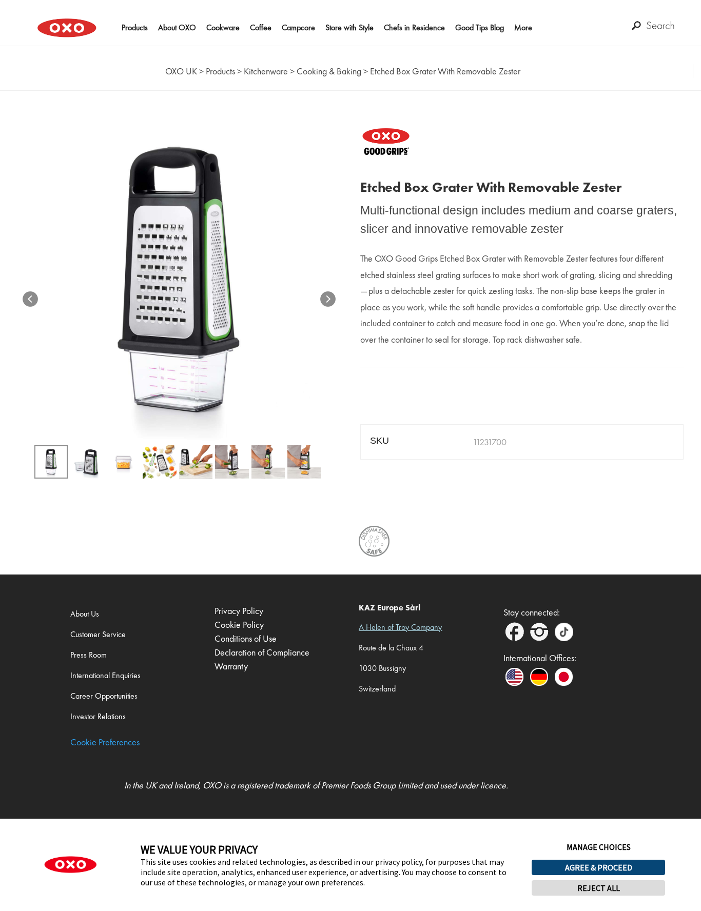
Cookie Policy (239, 624)
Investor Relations (98, 716)
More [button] (523, 27)
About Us (84, 613)
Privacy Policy (239, 611)
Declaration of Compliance (262, 652)
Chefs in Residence (414, 27)
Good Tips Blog (479, 27)
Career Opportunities (104, 695)
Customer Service (98, 634)
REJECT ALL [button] (598, 888)
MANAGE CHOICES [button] (599, 847)
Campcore (298, 27)
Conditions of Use (246, 638)
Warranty (231, 666)
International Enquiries (105, 675)
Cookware (223, 27)
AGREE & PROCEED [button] (598, 867)
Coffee (260, 27)
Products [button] (135, 27)
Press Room (88, 654)
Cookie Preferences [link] (105, 742)
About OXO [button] (177, 27)
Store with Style (349, 27)
